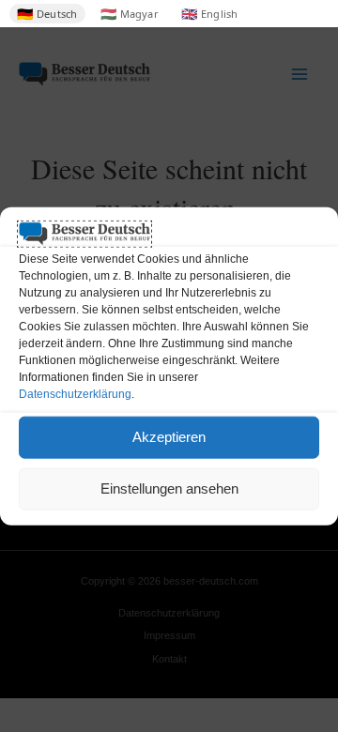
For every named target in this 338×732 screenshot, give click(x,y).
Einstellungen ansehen (169, 488)
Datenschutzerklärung (75, 393)
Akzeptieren (169, 437)
